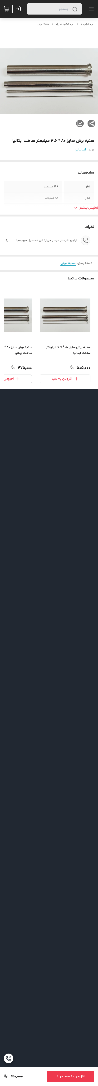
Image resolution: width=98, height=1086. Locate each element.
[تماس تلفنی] (8, 1058)
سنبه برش (43, 24)
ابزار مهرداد (87, 24)
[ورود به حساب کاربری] (19, 9)
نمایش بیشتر (88, 208)
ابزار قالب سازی (65, 24)
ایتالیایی (80, 149)
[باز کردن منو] (90, 9)
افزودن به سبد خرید (70, 1076)
